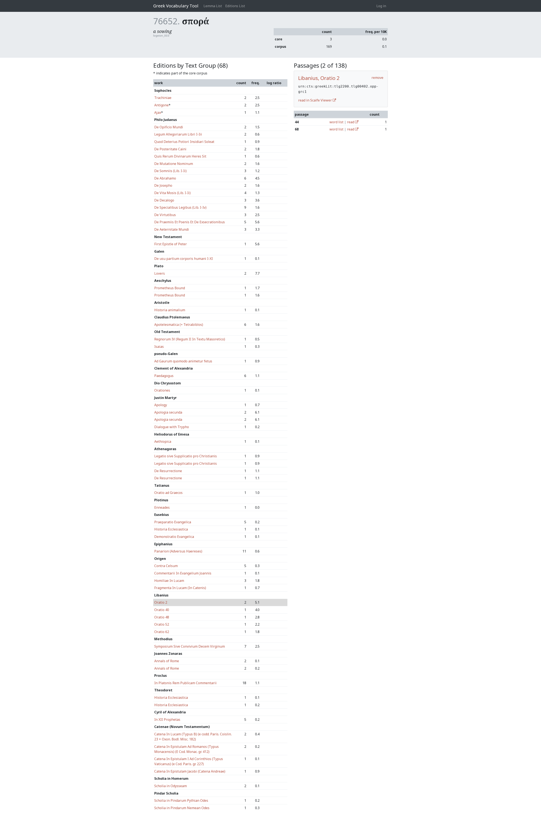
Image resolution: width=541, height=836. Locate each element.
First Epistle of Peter (170, 244)
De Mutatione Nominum (173, 163)
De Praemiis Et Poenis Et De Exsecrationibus (189, 222)
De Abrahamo (165, 178)
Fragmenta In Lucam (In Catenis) (180, 587)
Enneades (162, 507)
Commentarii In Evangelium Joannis (182, 573)
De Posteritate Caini (170, 149)
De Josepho (163, 185)
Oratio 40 (161, 609)
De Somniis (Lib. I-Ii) (170, 171)
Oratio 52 (161, 624)
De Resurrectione (168, 471)
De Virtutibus (165, 214)
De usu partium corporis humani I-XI (183, 258)
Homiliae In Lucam (169, 580)
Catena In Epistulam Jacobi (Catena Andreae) (189, 771)
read (351, 122)
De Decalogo (164, 200)
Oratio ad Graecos (168, 492)
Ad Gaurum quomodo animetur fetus (183, 361)
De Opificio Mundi (168, 127)
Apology (160, 405)
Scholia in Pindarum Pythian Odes (181, 800)
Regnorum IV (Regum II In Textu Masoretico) (189, 339)
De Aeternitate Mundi (171, 229)
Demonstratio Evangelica (174, 536)
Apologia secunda (168, 412)
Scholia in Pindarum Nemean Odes (181, 808)
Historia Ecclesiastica (171, 529)
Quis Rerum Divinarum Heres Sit (180, 156)
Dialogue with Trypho (171, 427)
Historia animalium (169, 310)
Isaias (159, 346)
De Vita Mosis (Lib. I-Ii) (172, 192)
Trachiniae (162, 97)
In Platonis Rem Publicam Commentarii (185, 683)
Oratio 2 (160, 602)
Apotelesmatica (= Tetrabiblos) (178, 324)
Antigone (161, 105)
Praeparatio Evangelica (172, 522)
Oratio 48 (161, 617)
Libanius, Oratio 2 (319, 77)
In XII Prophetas (167, 719)
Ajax (157, 112)
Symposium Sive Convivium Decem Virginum (189, 646)
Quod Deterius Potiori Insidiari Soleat (184, 141)
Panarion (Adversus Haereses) (178, 551)
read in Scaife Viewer (315, 100)
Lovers (159, 273)
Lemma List (213, 6)
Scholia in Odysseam (170, 786)
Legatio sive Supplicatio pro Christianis (185, 456)
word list (336, 122)
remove (377, 77)
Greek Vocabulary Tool (175, 6)
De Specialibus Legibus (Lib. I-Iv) (180, 207)
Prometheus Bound (169, 288)
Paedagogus (164, 375)
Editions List (235, 6)
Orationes (162, 390)
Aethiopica (162, 441)
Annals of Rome (166, 661)
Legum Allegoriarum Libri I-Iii (178, 134)
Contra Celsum (166, 565)
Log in (381, 6)
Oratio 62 (161, 631)
